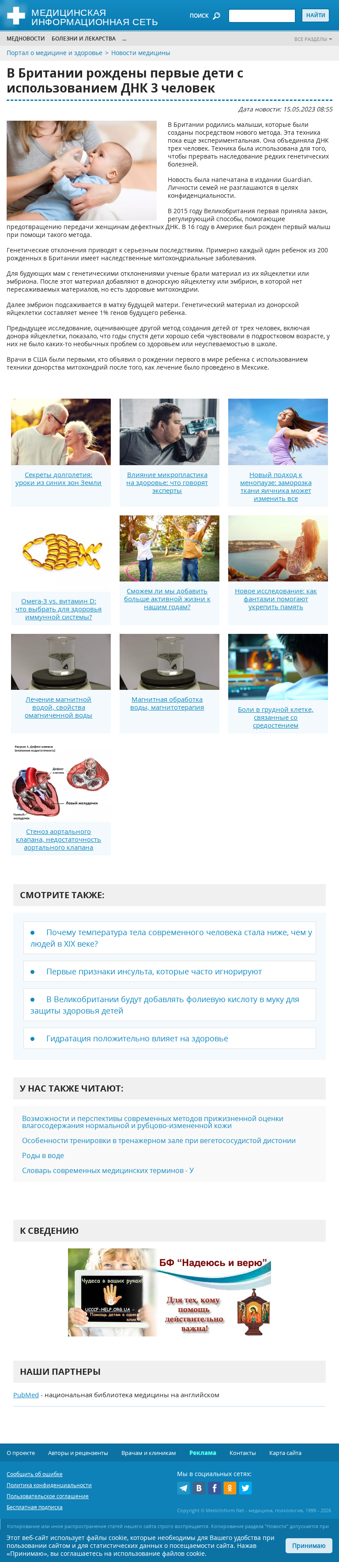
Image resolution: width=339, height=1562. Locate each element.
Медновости (26, 38)
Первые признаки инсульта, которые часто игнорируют (154, 971)
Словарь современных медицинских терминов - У (108, 1170)
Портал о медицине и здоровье (54, 52)
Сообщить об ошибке (35, 1474)
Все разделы (310, 39)
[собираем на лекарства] (169, 1301)
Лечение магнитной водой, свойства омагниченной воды (58, 707)
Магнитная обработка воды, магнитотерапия (167, 703)
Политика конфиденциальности (49, 1485)
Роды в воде (43, 1155)
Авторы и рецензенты (78, 1453)
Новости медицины (140, 52)
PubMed (26, 1394)
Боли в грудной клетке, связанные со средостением (275, 717)
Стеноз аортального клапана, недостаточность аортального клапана (58, 839)
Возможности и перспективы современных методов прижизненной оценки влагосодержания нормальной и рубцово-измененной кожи (152, 1122)
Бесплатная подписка (35, 1507)
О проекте (21, 1453)
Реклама (202, 1453)
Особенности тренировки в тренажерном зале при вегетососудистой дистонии (159, 1140)
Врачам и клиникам (148, 1453)
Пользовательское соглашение (48, 1496)
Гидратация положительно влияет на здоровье (137, 1038)
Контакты (243, 1453)
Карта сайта (285, 1453)
